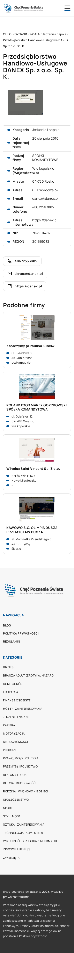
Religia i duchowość (19, 783)
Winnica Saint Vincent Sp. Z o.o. (33, 469)
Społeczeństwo (16, 799)
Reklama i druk (15, 775)
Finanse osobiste (16, 700)
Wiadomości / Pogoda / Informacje (30, 841)
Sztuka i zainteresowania (23, 824)
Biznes (8, 667)
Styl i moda (12, 816)
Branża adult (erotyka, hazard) (29, 675)
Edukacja (10, 692)
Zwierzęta (11, 858)
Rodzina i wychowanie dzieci (25, 791)
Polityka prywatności (20, 633)
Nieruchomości (15, 742)
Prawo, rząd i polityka (20, 758)
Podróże (10, 750)
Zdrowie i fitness (16, 849)
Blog (7, 625)
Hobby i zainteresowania (23, 708)
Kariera (9, 725)
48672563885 (43, 207)
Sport (8, 808)
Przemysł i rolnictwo (20, 766)
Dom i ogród (12, 684)
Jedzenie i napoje (46, 129)
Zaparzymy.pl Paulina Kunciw (30, 346)
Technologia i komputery (23, 833)
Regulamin (11, 641)
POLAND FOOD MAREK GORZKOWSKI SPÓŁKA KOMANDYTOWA (36, 407)
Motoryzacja (14, 733)
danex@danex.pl (45, 198)
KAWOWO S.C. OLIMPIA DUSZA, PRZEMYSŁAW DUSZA (32, 530)
